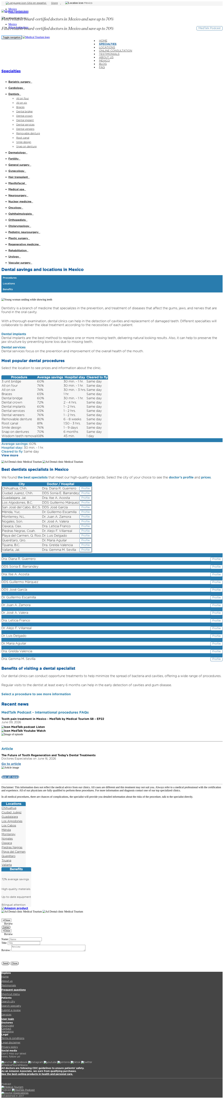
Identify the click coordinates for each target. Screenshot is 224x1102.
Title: (4, 942)
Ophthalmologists (21, 214)
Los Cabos (9, 825)
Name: (5, 939)
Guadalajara (10, 816)
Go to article (11, 764)
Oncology (15, 207)
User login (7, 1019)
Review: (6, 950)
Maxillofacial (17, 183)
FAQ (102, 67)
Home (5, 977)
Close (14, 963)
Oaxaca (7, 843)
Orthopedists (17, 220)
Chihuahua (9, 808)
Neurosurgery (18, 195)
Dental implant (25, 120)
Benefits (8, 289)
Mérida (6, 830)
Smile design (23, 142)
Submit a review (11, 1010)
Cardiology (16, 88)
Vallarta (7, 865)
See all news (10, 777)
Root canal (22, 138)
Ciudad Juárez (12, 812)
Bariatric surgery (20, 82)
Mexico (12, 9)
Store (54, 3)
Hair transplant (19, 177)
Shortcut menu (10, 994)
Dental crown (24, 116)
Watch (41, 730)
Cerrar (6, 927)
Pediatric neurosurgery (24, 232)
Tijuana (6, 860)
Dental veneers (25, 129)
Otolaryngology (19, 226)
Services (6, 1015)
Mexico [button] (88, 3)
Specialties (11, 71)
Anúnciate (7, 1026)
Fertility (14, 159)
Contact (6, 1029)
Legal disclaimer (10, 1043)
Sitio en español (36, 3)
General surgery (19, 165)
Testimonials (8, 985)
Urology (14, 256)
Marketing (7, 1032)
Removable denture (28, 133)
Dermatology (17, 152)
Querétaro (8, 856)
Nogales (7, 838)
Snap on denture (26, 146)
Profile (85, 488)
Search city (8, 1001)
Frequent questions (13, 990)
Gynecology (17, 171)
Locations (9, 283)
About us (7, 981)
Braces (20, 107)
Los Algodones (12, 821)
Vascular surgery (20, 263)
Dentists (14, 94)
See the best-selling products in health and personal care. (37, 1074)
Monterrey (8, 834)
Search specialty (11, 1006)
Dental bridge (24, 111)
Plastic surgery (19, 238)
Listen (40, 727)
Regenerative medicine (24, 244)
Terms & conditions (12, 1038)
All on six (21, 103)
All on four (22, 98)
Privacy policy (9, 1047)
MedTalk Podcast (209, 28)
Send (5, 963)
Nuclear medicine (20, 201)
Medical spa (17, 189)
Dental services (25, 125)
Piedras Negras (12, 847)
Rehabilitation (18, 250)
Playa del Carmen (14, 851)
